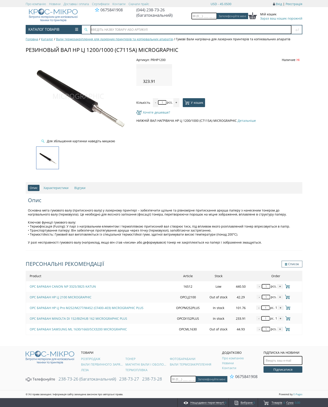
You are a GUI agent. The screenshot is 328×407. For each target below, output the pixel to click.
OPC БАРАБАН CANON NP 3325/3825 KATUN (63, 286)
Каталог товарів (43, 29)
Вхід (279, 4)
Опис (34, 188)
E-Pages (297, 394)
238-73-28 (152, 379)
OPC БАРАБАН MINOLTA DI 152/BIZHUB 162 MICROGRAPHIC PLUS (78, 318)
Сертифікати (100, 4)
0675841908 (111, 9)
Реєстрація (294, 4)
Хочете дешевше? (156, 112)
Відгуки (79, 188)
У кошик (197, 102)
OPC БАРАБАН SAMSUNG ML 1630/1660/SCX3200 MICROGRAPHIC (78, 329)
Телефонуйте (43, 379)
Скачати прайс (139, 4)
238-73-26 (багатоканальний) (87, 379)
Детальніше (247, 120)
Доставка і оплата (76, 4)
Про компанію (36, 4)
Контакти (118, 4)
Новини (54, 4)
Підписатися (283, 369)
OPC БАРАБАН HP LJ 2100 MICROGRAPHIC (60, 297)
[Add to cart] (286, 286)
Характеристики (56, 188)
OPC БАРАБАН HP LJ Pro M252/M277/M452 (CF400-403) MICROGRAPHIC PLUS (86, 308)
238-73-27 (129, 379)
